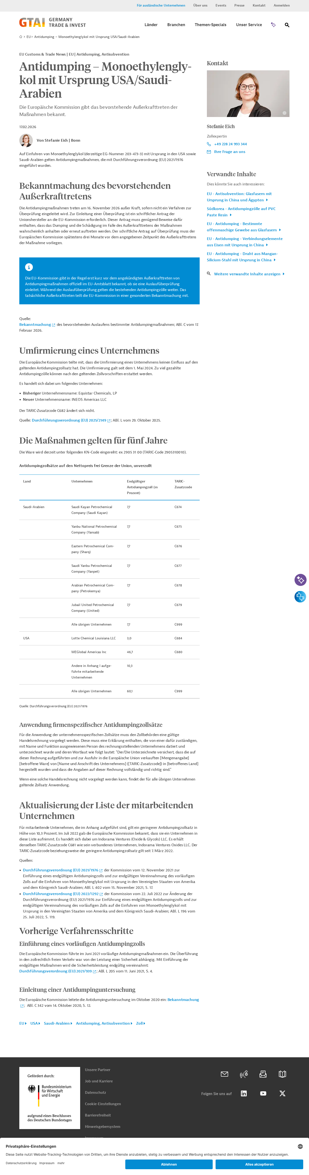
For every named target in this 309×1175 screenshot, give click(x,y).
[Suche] (287, 26)
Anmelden (282, 5)
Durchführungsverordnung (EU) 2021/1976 (60, 870)
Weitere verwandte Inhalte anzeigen (247, 274)
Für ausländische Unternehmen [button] (161, 5)
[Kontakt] (224, 1074)
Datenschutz (95, 1092)
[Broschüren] (282, 1074)
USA (34, 1023)
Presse (239, 5)
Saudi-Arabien (57, 1023)
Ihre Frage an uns (229, 151)
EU (29, 37)
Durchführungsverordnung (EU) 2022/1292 (60, 893)
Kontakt (259, 5)
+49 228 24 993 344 (230, 144)
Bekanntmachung (35, 324)
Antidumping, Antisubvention (103, 1023)
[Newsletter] (263, 1074)
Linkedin (244, 1093)
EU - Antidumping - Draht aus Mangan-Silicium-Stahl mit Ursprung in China (242, 257)
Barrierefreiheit (98, 1115)
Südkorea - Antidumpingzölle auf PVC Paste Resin (241, 212)
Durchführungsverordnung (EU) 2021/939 (55, 971)
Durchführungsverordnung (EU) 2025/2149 (69, 420)
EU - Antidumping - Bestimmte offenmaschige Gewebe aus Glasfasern (242, 227)
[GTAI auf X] (282, 1093)
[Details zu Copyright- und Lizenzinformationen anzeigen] (284, 113)
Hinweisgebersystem (102, 1126)
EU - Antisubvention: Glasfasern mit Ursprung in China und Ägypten (239, 197)
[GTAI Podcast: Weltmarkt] (244, 1074)
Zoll (139, 1023)
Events (221, 5)
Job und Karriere (99, 1081)
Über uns (200, 5)
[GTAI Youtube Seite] (263, 1093)
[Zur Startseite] (52, 25)
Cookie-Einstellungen (103, 1104)
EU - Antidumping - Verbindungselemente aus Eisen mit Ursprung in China (245, 242)
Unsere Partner (97, 1070)
